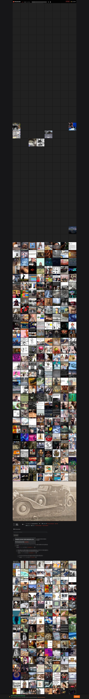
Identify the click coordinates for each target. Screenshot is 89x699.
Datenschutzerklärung (41, 697)
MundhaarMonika (35, 523)
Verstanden (77, 696)
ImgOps (44, 523)
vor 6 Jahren (28, 523)
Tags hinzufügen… (46, 525)
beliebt (25, 2)
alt (31, 525)
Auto (26, 525)
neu (22, 2)
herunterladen (51, 523)
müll (28, 2)
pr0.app (67, 1)
